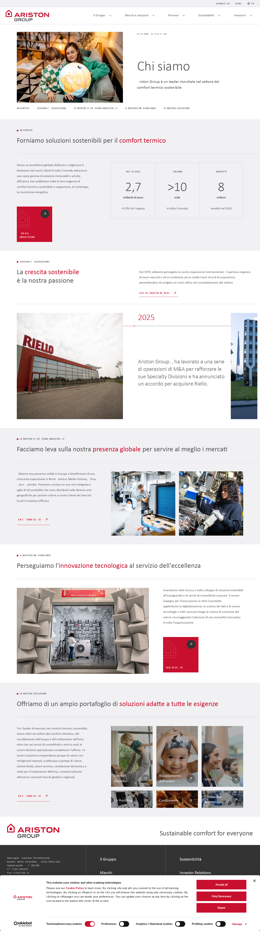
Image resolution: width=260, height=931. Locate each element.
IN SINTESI (23, 108)
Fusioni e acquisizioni (51, 108)
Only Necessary (221, 896)
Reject (221, 907)
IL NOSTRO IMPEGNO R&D (140, 108)
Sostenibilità (190, 859)
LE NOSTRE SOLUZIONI (177, 108)
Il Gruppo (148, 34)
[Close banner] (254, 880)
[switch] (124, 924)
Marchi (106, 873)
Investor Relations (195, 873)
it (138, 34)
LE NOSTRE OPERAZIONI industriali (96, 108)
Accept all (221, 884)
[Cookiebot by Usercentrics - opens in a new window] (22, 924)
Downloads (223, 4)
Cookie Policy (75, 888)
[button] (247, 382)
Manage (237, 924)
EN (253, 4)
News (238, 4)
